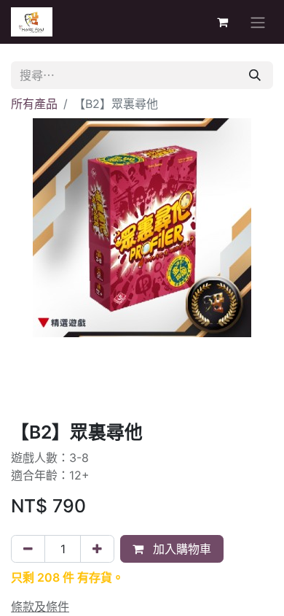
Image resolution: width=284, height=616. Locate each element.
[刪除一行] (28, 549)
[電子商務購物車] (222, 21)
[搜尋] (255, 75)
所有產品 (34, 103)
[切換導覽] (257, 22)
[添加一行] (97, 549)
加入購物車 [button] (180, 549)
